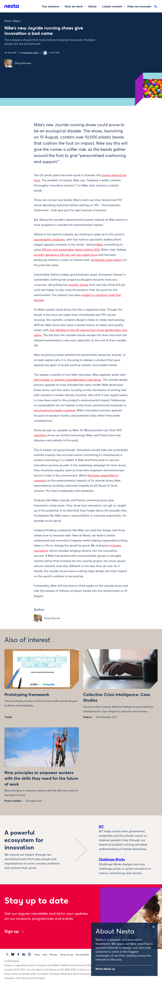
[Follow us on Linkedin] (23, 954)
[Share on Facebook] (24, 137)
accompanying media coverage (55, 410)
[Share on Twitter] (24, 130)
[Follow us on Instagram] (29, 954)
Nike (99, 244)
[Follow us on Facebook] (18, 954)
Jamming (40, 435)
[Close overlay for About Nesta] (155, 926)
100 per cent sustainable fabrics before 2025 (71, 249)
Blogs (16, 21)
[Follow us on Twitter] (7, 954)
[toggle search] (156, 7)
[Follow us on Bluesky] (12, 954)
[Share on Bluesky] (24, 150)
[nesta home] (11, 6)
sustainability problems (49, 239)
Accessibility (82, 955)
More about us (105, 969)
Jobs (44, 955)
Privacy (54, 955)
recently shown (78, 285)
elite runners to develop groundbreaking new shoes (67, 380)
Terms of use (66, 955)
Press (37, 955)
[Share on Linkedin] (24, 143)
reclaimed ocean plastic (106, 260)
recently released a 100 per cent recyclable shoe (65, 255)
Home (7, 21)
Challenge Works (112, 859)
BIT (101, 826)
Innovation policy (30, 53)
